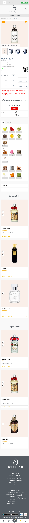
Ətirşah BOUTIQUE (11, 479)
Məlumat (9, 122)
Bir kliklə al (15, 108)
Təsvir (2, 122)
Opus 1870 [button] (15, 18)
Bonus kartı (12, 499)
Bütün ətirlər (19, 480)
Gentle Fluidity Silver (7, 308)
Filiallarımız (12, 480)
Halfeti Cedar (5, 439)
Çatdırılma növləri (11, 503)
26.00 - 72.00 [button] (7, 236)
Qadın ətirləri (19, 477)
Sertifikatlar (12, 496)
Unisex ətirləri (19, 479)
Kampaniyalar (11, 501)
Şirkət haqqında (11, 492)
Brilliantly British (6, 359)
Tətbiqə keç (24, 2)
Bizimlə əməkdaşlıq (10, 494)
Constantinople (6, 228)
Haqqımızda (12, 475)
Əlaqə (13, 484)
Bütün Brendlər (15, 15)
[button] (3, 211)
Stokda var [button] (4, 68)
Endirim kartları (11, 498)
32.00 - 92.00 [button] (7, 276)
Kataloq (13, 477)
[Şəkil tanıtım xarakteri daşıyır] (14, 213)
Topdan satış (12, 482)
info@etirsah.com (20, 497)
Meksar (4, 268)
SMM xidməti (12, 505)
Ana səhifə (3, 18)
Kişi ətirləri (9, 18)
